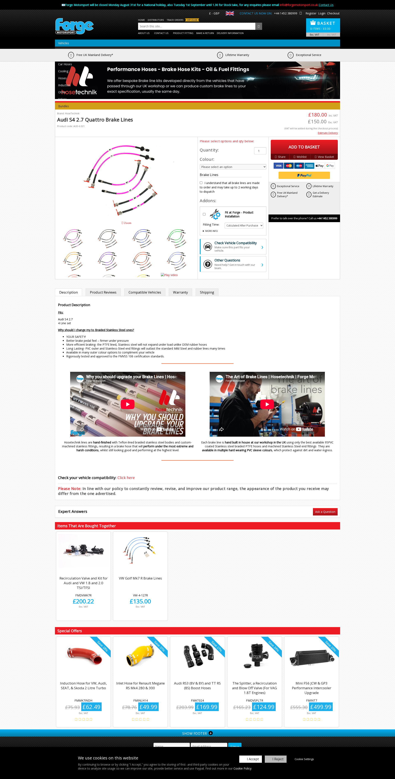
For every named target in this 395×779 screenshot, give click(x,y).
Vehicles (63, 43)
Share (282, 157)
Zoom (127, 223)
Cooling (63, 71)
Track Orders (175, 19)
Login (321, 13)
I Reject (277, 759)
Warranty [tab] (180, 292)
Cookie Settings (304, 759)
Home (141, 19)
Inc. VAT (331, 34)
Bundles (63, 106)
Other (62, 92)
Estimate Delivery (328, 133)
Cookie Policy (242, 768)
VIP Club (192, 19)
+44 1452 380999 (285, 13)
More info (211, 230)
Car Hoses (65, 64)
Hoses (62, 78)
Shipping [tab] (207, 292)
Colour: (207, 159)
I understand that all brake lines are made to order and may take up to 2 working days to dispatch (230, 187)
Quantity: (209, 150)
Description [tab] (68, 292)
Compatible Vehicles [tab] (145, 292)
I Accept (253, 759)
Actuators (64, 50)
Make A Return (205, 33)
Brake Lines (66, 57)
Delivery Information (230, 33)
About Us (143, 33)
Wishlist (302, 157)
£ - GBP (214, 13)
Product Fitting (183, 33)
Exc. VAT (314, 34)
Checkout (333, 13)
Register (311, 13)
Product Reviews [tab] (103, 292)
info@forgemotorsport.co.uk (299, 5)
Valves (62, 99)
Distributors (156, 19)
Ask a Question (325, 512)
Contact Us (326, 5)
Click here (126, 477)
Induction (64, 85)
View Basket (326, 157)
